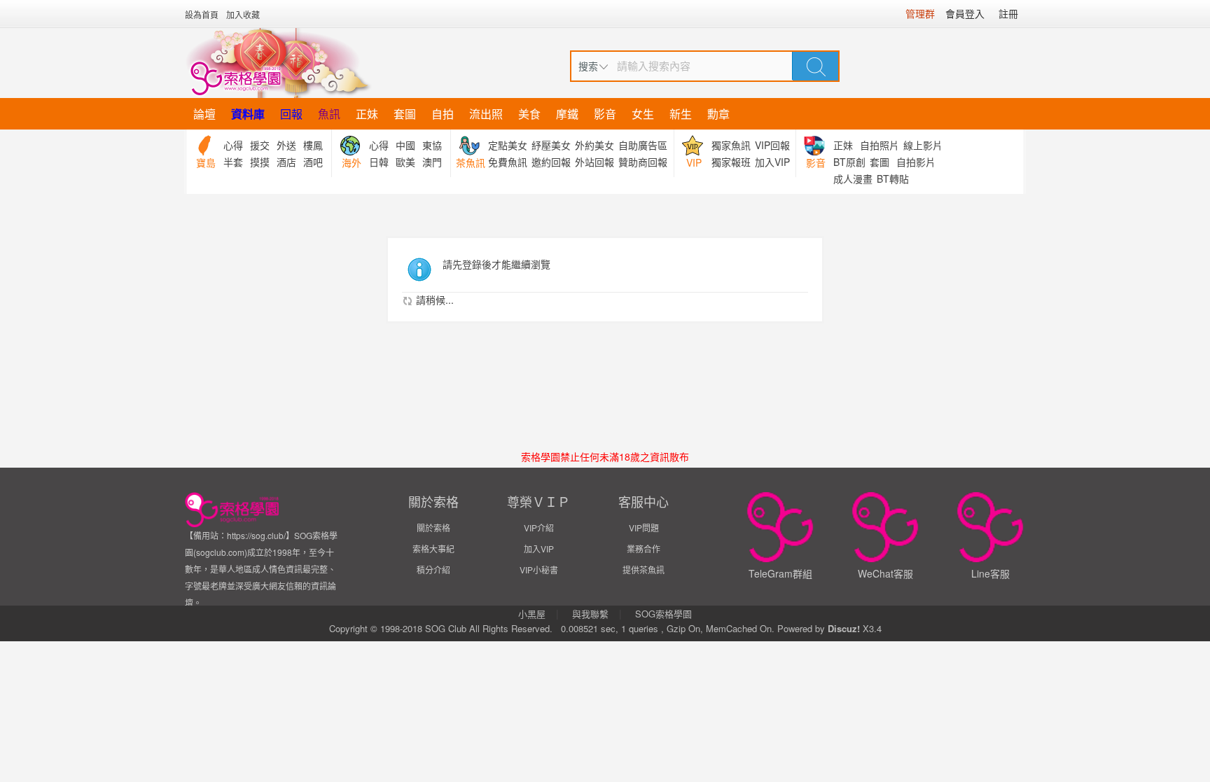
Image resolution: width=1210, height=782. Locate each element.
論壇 (204, 114)
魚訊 (329, 114)
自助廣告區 (642, 145)
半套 (233, 162)
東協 (432, 145)
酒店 (286, 162)
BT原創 (849, 162)
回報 (291, 114)
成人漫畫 (852, 179)
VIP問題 (644, 527)
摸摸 (260, 162)
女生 (643, 114)
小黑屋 (531, 613)
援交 (260, 145)
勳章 (718, 114)
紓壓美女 (551, 145)
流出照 (486, 114)
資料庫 (248, 114)
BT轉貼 (893, 179)
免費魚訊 (507, 162)
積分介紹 (433, 569)
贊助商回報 (642, 162)
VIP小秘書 (539, 569)
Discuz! (844, 628)
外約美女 (594, 145)
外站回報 (594, 162)
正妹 (367, 114)
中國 (405, 145)
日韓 (379, 162)
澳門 (432, 162)
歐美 (405, 162)
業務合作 (643, 548)
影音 (605, 114)
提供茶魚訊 (644, 569)
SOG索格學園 (663, 613)
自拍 (442, 114)
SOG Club (445, 628)
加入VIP (772, 162)
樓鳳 (313, 145)
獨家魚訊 (731, 145)
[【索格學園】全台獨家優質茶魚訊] (278, 63)
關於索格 (433, 527)
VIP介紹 (539, 527)
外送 (286, 145)
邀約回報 (551, 162)
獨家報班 (731, 162)
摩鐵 (567, 114)
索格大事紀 (433, 548)
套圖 (405, 114)
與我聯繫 (590, 613)
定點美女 (507, 145)
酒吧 (313, 162)
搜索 (588, 66)
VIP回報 (772, 145)
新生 (680, 114)
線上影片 (923, 145)
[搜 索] (816, 66)
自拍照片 (879, 145)
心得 (233, 145)
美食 (529, 114)
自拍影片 (916, 162)
